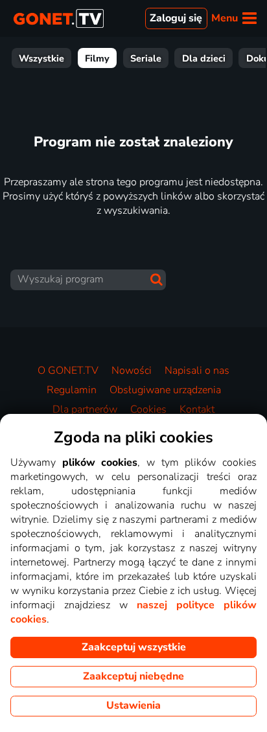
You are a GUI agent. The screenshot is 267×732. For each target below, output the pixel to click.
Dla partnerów (84, 409)
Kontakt (197, 409)
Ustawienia (133, 705)
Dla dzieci (204, 58)
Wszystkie (41, 58)
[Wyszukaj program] (156, 279)
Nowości (131, 370)
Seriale (145, 58)
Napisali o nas (197, 370)
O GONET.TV (68, 370)
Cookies (148, 409)
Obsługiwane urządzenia (165, 390)
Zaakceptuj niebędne (133, 676)
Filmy (97, 58)
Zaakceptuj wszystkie (134, 647)
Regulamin (72, 390)
